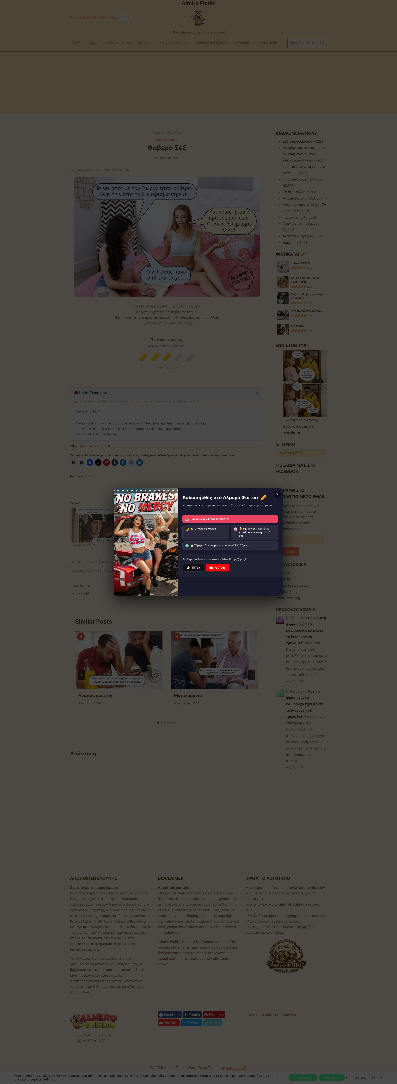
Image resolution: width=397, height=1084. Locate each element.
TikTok (195, 567)
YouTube (220, 567)
